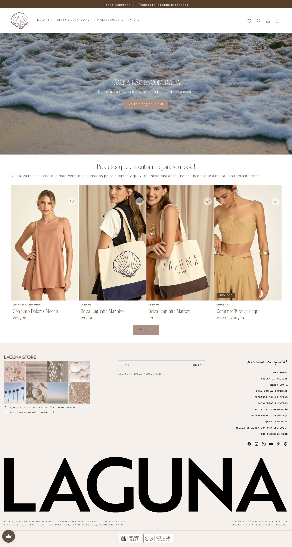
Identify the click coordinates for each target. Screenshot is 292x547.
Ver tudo (146, 329)
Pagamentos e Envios (273, 403)
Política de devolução (271, 409)
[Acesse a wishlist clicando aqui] (249, 20)
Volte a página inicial (146, 104)
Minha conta (279, 385)
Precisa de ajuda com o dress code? (261, 428)
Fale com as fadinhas (272, 391)
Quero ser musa (276, 421)
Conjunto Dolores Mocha (35, 311)
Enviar (197, 365)
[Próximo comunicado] (280, 4)
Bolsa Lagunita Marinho (102, 311)
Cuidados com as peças (271, 397)
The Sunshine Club (274, 434)
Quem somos (280, 372)
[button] (45, 20)
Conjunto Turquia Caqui (238, 311)
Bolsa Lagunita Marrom (170, 311)
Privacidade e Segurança (269, 415)
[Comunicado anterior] (12, 4)
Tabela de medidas (274, 379)
